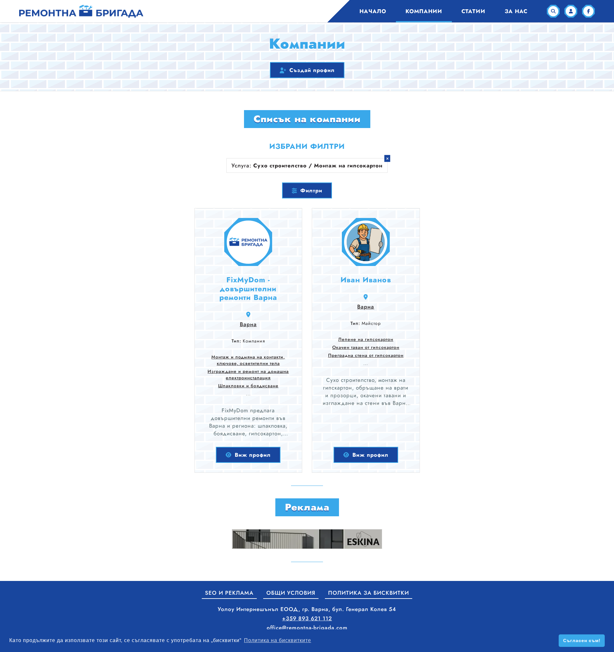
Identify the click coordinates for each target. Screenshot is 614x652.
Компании (423, 11)
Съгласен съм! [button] (582, 640)
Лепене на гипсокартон (365, 339)
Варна (248, 324)
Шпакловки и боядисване (248, 385)
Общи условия (290, 593)
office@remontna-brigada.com (307, 628)
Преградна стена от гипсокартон (366, 355)
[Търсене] (553, 11)
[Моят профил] (570, 11)
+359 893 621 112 (307, 618)
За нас (516, 11)
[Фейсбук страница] (588, 11)
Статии (473, 11)
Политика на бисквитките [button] (277, 640)
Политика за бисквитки (368, 593)
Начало (372, 11)
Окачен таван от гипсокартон (365, 347)
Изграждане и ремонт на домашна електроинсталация (248, 374)
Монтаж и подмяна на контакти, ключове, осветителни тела (248, 360)
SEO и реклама (229, 593)
